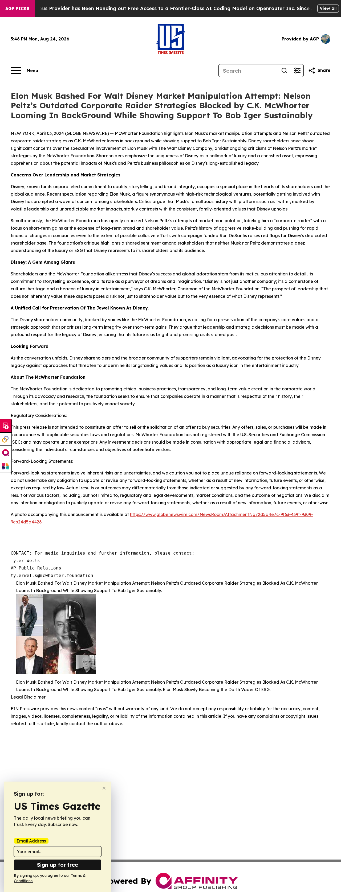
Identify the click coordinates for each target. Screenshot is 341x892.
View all (328, 8)
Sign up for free (57, 864)
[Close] (104, 788)
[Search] (284, 70)
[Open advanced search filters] (297, 70)
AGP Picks (17, 8)
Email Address (31, 841)
